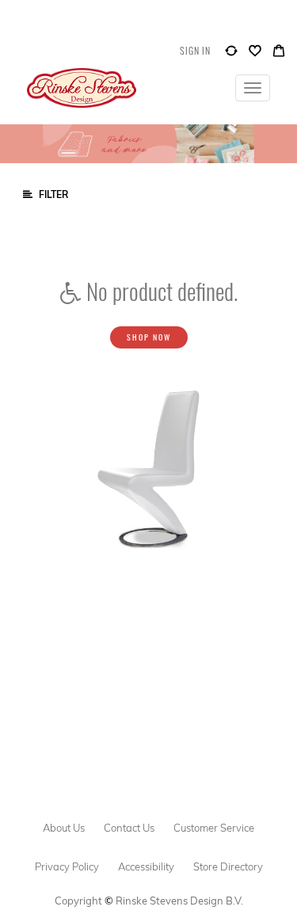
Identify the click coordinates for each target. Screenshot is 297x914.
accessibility (146, 866)
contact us (129, 827)
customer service (213, 827)
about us (64, 827)
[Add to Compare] (231, 54)
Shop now (149, 337)
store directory (228, 866)
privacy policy (67, 866)
